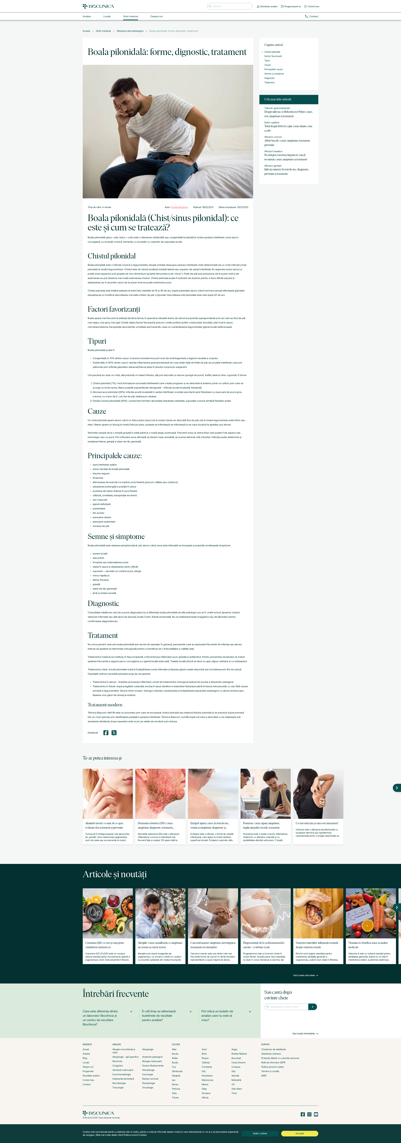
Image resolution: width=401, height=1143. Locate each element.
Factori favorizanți (273, 56)
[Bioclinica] (98, 6)
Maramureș (207, 1080)
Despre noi (88, 1067)
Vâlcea (205, 1097)
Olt (233, 1084)
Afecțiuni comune (273, 137)
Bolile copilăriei (271, 122)
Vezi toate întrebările (303, 1033)
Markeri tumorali (150, 1079)
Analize (86, 1054)
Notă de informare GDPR (273, 1062)
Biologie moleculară (152, 1061)
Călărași (206, 1062)
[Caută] (312, 1007)
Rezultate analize (91, 1075)
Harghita (176, 1075)
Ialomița (235, 1075)
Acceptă (300, 1133)
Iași (173, 1080)
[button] (397, 788)
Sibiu (174, 1093)
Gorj (234, 1071)
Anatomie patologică (152, 1057)
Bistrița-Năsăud (239, 1054)
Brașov (205, 1058)
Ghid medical (103, 31)
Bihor (204, 1054)
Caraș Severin (239, 1062)
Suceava (206, 1093)
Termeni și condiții (270, 1071)
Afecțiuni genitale (272, 166)
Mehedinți (236, 1080)
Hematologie (148, 1070)
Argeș (234, 1049)
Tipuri (267, 60)
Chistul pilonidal (272, 52)
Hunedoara (207, 1075)
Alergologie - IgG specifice (125, 1057)
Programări (88, 1071)
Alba (174, 1049)
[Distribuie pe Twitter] (114, 733)
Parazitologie (148, 1083)
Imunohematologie (121, 1074)
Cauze (267, 65)
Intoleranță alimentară (123, 1079)
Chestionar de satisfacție (273, 1049)
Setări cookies (260, 1133)
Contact (313, 16)
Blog (85, 1058)
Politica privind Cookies (135, 1135)
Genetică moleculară (122, 1070)
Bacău (175, 1054)
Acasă (86, 31)
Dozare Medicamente (153, 1065)
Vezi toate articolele (304, 975)
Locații (86, 1062)
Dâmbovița (177, 1071)
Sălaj (204, 1089)
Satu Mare (237, 1089)
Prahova (176, 1089)
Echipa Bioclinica (179, 207)
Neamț (205, 1084)
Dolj (203, 1071)
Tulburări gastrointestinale (277, 108)
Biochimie (117, 1061)
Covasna (236, 1067)
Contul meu (88, 1080)
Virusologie (147, 1087)
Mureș (175, 1084)
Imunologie (147, 1074)
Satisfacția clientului (271, 1054)
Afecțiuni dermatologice (130, 31)
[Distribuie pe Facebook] (106, 733)
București (236, 1058)
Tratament (269, 82)
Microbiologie (119, 1083)
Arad (204, 1049)
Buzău (175, 1062)
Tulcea (175, 1097)
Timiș (234, 1093)
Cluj (174, 1067)
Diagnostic (269, 78)
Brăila (175, 1058)
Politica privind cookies (272, 1067)
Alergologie (147, 1049)
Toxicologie (118, 1087)
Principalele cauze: (273, 69)
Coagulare (117, 1065)
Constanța (207, 1067)
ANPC (264, 1075)
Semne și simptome (274, 73)
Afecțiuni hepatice (273, 151)
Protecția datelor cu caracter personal (280, 1058)
